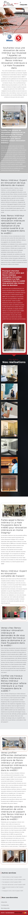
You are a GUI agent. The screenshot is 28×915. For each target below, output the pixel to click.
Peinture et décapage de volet (12, 488)
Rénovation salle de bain (12, 452)
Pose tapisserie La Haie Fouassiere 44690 (11, 882)
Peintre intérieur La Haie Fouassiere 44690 (12, 877)
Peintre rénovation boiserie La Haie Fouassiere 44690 (12, 888)
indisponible (23, 4)
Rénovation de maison (11, 379)
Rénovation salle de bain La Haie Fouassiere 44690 (13, 884)
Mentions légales (19, 912)
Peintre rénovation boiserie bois (10, 469)
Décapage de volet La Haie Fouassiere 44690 (12, 890)
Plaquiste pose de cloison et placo (13, 414)
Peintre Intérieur (9, 397)
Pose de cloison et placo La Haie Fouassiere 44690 (13, 879)
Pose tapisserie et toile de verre (13, 433)
